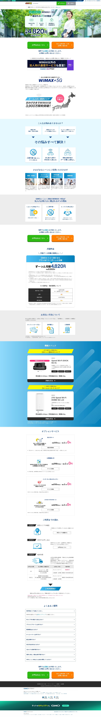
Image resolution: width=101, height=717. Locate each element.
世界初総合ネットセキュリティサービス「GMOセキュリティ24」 (31, 692)
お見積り (46, 51)
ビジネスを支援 (39, 714)
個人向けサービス (67, 714)
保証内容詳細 (50, 447)
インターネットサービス (26, 714)
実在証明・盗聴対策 (26, 693)
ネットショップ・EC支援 (34, 714)
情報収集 (56, 714)
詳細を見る (49, 380)
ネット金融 (60, 714)
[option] (40, 365)
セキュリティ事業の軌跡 (64, 693)
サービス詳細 (50, 468)
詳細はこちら (58, 7)
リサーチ (53, 714)
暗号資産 (63, 714)
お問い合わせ (62, 44)
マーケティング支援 (49, 714)
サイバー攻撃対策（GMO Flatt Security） (50, 693)
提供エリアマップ (41, 614)
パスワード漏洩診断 (42, 692)
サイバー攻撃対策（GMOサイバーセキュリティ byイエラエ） (37, 693)
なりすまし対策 (58, 693)
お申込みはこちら (38, 45)
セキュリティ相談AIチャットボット (57, 692)
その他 (71, 714)
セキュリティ (43, 714)
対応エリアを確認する (62, 532)
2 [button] (39, 371)
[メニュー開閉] (71, 3)
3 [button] (41, 371)
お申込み (62, 3)
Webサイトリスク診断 (48, 692)
